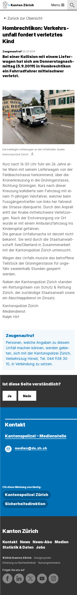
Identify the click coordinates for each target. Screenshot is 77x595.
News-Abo (42, 542)
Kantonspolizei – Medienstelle (35, 436)
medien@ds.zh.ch (31, 448)
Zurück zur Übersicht (25, 18)
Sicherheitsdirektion (25, 504)
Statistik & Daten (17, 547)
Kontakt (9, 542)
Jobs (40, 547)
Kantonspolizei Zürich (26, 494)
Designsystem (42, 557)
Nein (27, 396)
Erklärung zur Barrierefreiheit (19, 562)
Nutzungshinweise (49, 562)
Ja (9, 396)
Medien (61, 542)
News (25, 542)
